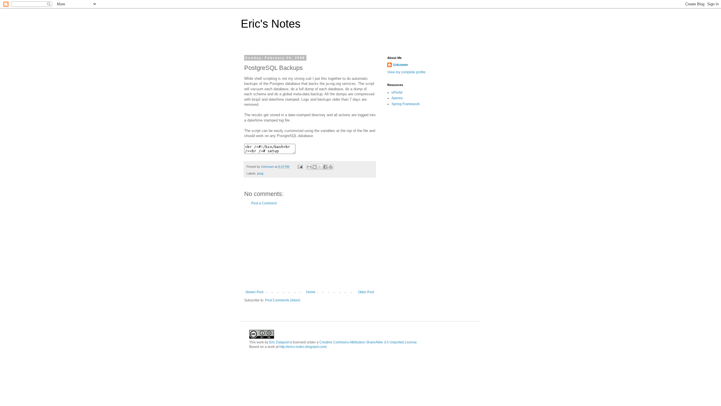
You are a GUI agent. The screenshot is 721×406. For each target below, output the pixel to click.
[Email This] (309, 167)
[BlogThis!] (314, 167)
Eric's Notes (271, 23)
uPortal (396, 92)
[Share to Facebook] (325, 167)
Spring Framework (405, 104)
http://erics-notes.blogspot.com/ (303, 347)
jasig (260, 173)
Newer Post (254, 292)
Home (310, 292)
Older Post (366, 292)
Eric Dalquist (279, 342)
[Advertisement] (310, 248)
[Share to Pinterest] (330, 167)
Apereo (397, 98)
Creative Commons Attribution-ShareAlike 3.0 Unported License (368, 342)
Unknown (400, 65)
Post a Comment (264, 203)
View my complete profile (406, 72)
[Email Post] (300, 166)
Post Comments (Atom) (282, 300)
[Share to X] (320, 167)
